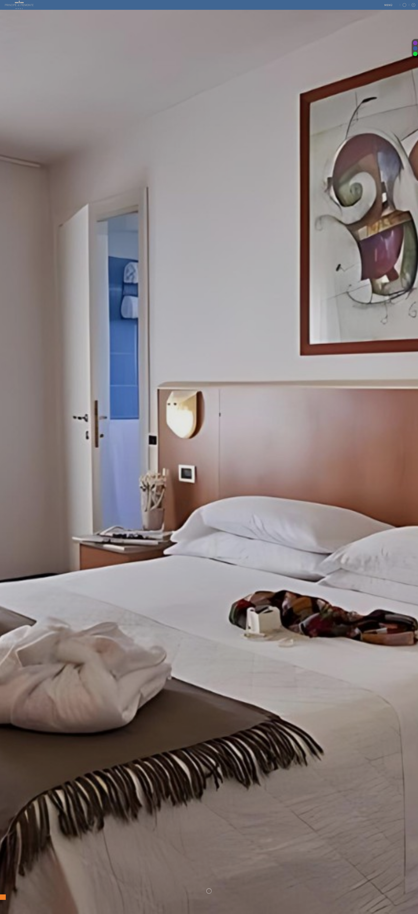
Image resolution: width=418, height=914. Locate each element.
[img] (209, 457)
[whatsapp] (415, 54)
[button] (391, 5)
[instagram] (415, 43)
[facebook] (415, 48)
